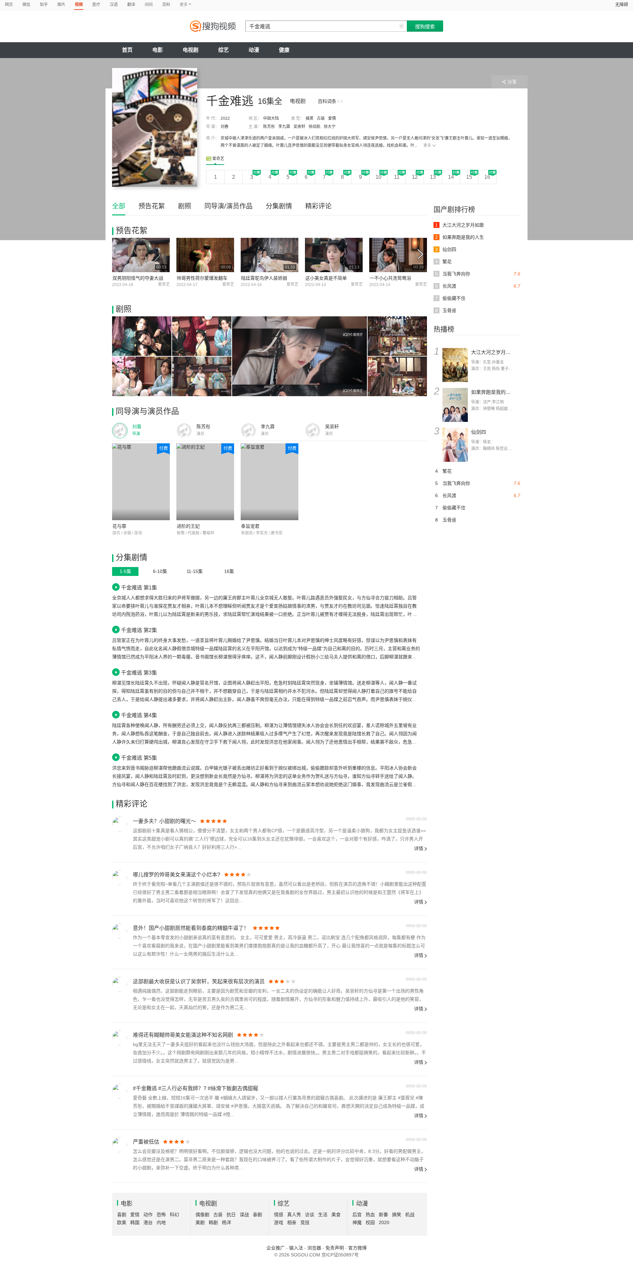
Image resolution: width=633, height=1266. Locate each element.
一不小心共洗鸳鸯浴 (390, 278)
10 (378, 177)
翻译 (131, 4)
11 (397, 177)
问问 (149, 4)
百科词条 (327, 101)
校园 (370, 1222)
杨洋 (226, 1222)
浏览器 (314, 1247)
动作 (148, 1214)
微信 (26, 4)
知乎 (44, 4)
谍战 (244, 1214)
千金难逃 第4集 (139, 715)
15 (469, 177)
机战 (409, 1214)
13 (433, 177)
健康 (284, 50)
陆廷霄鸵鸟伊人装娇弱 (264, 278)
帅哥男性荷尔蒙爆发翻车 (202, 278)
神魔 (357, 1222)
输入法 (296, 1247)
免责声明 (334, 1247)
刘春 (224, 126)
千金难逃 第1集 (139, 587)
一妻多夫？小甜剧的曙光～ (164, 821)
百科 (166, 4)
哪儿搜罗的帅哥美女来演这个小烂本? (176, 874)
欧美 (121, 1222)
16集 (229, 571)
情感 (278, 1214)
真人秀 (294, 1214)
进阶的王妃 (188, 526)
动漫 (254, 50)
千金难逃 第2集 (139, 630)
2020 (384, 1222)
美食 (336, 1214)
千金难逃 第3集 (139, 673)
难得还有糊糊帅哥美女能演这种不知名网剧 (183, 1035)
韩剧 (213, 1222)
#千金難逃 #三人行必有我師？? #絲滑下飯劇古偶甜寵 (195, 1088)
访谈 (309, 1214)
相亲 (291, 1222)
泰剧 (257, 1214)
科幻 (174, 1214)
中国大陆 (271, 118)
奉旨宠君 (250, 526)
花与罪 (119, 526)
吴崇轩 (299, 126)
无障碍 (621, 4)
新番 (383, 1214)
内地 (161, 1222)
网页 (9, 4)
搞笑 (310, 118)
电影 (157, 50)
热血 (370, 1214)
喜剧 (121, 1214)
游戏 (278, 1222)
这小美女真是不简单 (326, 278)
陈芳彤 (269, 126)
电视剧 (190, 50)
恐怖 (161, 1214)
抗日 (231, 1214)
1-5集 (125, 571)
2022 (225, 118)
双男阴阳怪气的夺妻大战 (137, 278)
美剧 (200, 1222)
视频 (79, 4)
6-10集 (160, 571)
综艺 (223, 50)
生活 (322, 1214)
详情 (418, 848)
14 (451, 177)
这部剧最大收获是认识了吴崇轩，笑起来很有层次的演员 (199, 981)
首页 (127, 50)
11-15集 (195, 571)
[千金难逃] (154, 127)
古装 (321, 118)
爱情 (332, 118)
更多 (427, 145)
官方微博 (357, 1247)
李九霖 (284, 126)
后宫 (357, 1214)
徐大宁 (330, 126)
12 (415, 177)
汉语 (114, 4)
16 (487, 177)
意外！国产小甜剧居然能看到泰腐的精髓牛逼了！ (191, 928)
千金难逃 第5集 (139, 758)
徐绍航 (314, 126)
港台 (148, 1222)
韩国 (134, 1222)
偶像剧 (202, 1214)
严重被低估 (146, 1142)
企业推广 (275, 1247)
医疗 (96, 4)
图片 (61, 4)
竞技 (305, 1222)
